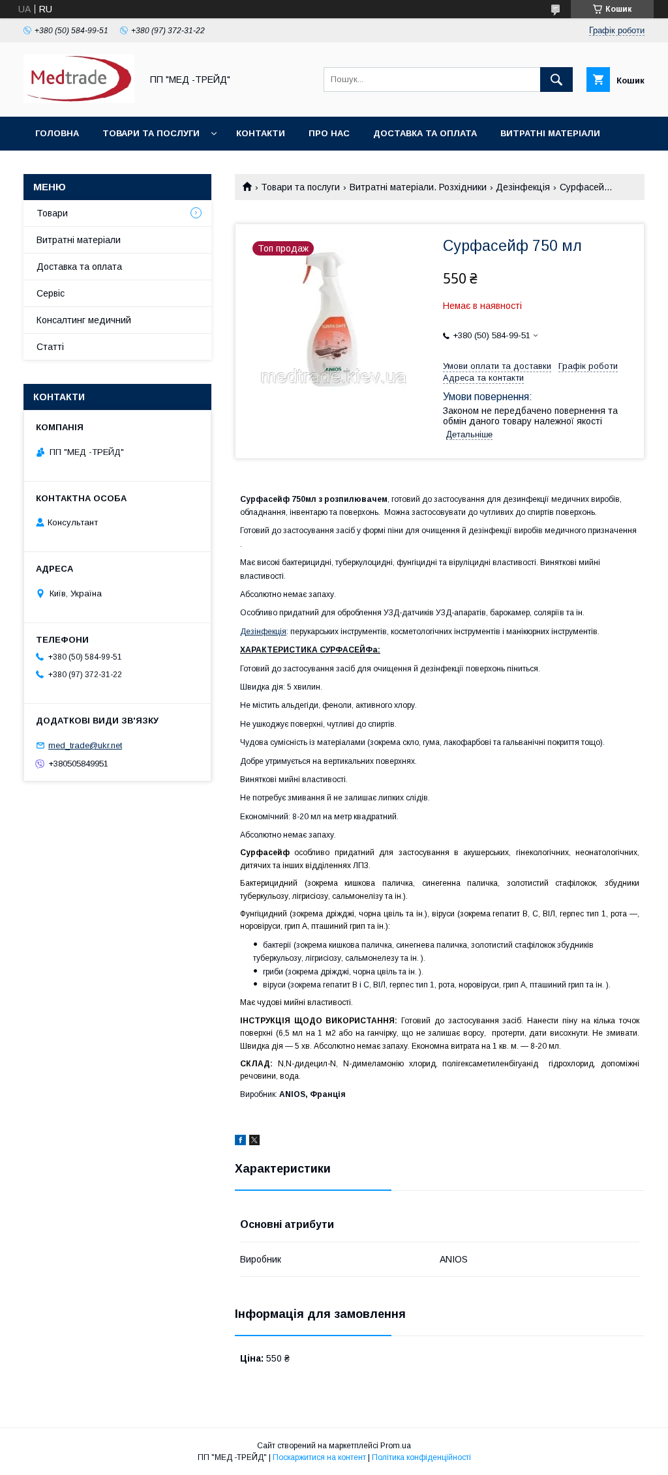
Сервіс (51, 293)
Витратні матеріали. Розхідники (418, 187)
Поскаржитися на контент (319, 1457)
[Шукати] (556, 79)
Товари (52, 213)
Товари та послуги (151, 133)
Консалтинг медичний (84, 320)
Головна (57, 133)
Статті (50, 347)
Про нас (329, 133)
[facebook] (240, 1142)
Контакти (260, 133)
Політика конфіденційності (421, 1457)
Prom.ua (395, 1445)
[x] (254, 1142)
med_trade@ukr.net (85, 745)
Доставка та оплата (425, 133)
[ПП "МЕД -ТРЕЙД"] (78, 100)
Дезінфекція (523, 187)
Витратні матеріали (550, 133)
